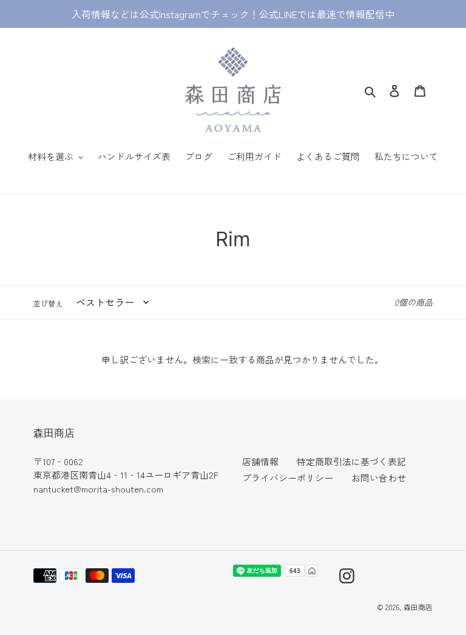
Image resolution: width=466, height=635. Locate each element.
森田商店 (418, 607)
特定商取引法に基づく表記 (351, 461)
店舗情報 (260, 461)
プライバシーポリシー (287, 477)
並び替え (47, 303)
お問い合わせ (378, 477)
